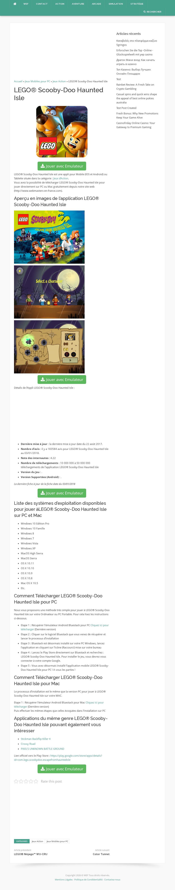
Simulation (116, 4)
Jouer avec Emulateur (64, 166)
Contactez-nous (112, 879)
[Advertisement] (62, 52)
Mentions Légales (64, 879)
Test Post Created (126, 108)
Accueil (18, 81)
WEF (25, 4)
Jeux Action (59, 81)
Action (59, 4)
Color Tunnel (101, 854)
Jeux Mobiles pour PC (37, 81)
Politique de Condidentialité (88, 879)
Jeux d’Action (60, 178)
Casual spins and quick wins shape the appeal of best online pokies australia (136, 98)
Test (118, 79)
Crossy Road (28, 743)
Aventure (78, 4)
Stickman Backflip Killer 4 (36, 738)
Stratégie (137, 4)
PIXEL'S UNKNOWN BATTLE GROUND (42, 748)
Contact (42, 4)
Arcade (96, 4)
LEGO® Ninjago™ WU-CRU (30, 854)
